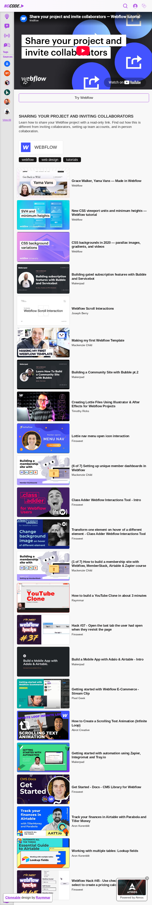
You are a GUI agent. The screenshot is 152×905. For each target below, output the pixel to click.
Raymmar (43, 897)
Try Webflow (84, 98)
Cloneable (13, 897)
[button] (145, 6)
